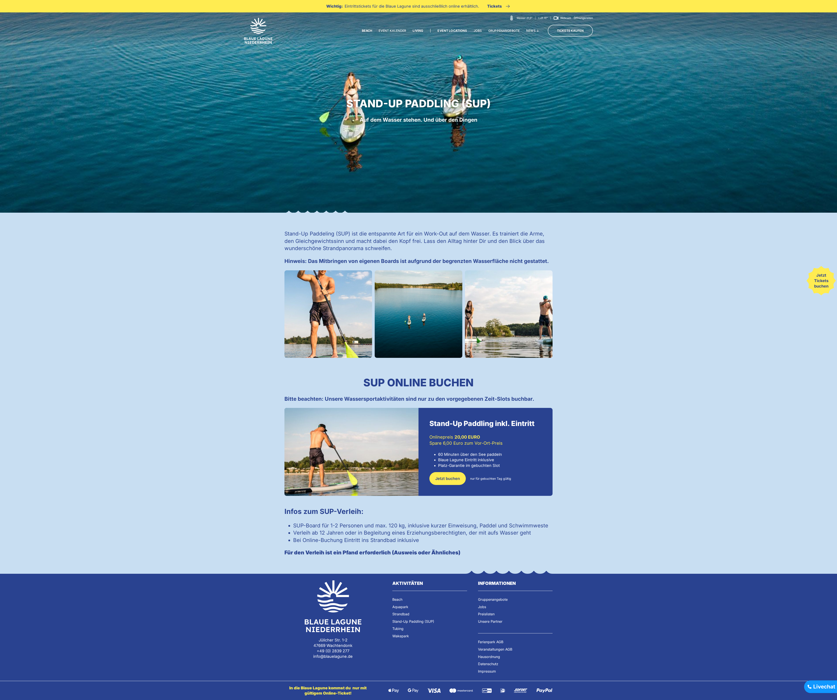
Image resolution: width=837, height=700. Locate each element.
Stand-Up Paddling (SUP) (413, 621)
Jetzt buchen (447, 478)
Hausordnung (489, 657)
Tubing (397, 628)
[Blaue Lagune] (258, 31)
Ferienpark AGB (490, 642)
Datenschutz (488, 664)
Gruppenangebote (493, 599)
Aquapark (400, 607)
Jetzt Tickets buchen (821, 280)
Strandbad (400, 614)
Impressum (487, 671)
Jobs (482, 607)
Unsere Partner (490, 621)
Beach (397, 599)
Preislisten (486, 614)
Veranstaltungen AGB (495, 649)
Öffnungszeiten (583, 18)
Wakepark (400, 636)
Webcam (565, 18)
